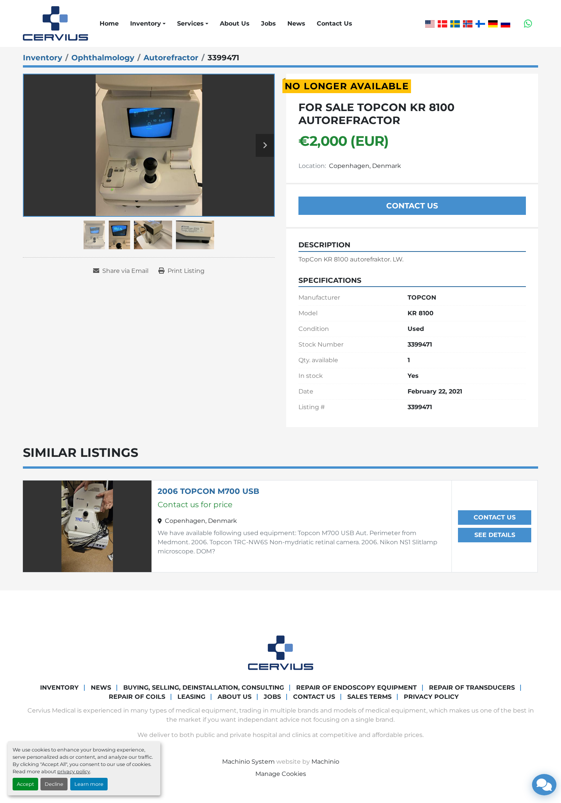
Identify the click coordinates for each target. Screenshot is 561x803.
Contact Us (334, 23)
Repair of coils (137, 696)
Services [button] (190, 23)
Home (109, 23)
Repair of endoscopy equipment (356, 687)
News (296, 23)
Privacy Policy (431, 696)
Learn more (88, 784)
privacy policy (73, 771)
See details (494, 535)
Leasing (191, 696)
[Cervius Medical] (280, 652)
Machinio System (248, 761)
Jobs (268, 23)
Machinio (325, 761)
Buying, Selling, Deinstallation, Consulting (203, 687)
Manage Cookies (280, 773)
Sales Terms (369, 696)
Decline (54, 784)
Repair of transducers (472, 687)
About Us (235, 23)
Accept (25, 784)
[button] (148, 23)
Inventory (145, 23)
